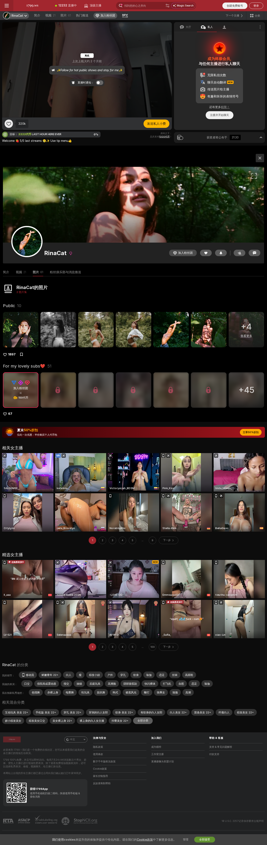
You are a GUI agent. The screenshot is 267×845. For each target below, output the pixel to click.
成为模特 (156, 746)
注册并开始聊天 (219, 115)
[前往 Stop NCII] (86, 821)
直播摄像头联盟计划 (162, 761)
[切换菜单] (6, 5)
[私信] (254, 253)
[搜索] (167, 6)
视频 (50, 15)
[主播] (260, 158)
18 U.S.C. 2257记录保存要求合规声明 (243, 821)
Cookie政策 (100, 768)
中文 (72, 739)
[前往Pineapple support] (66, 821)
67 (10, 414)
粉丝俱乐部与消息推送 (65, 272)
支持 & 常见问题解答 (220, 746)
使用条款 (98, 754)
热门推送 (82, 15)
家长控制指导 (100, 776)
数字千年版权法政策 (104, 761)
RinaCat (9, 665)
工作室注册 (157, 754)
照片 (65, 15)
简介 (37, 15)
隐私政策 (98, 746)
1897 (12, 354)
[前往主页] (32, 5)
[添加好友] (239, 253)
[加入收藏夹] (9, 124)
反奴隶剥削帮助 (102, 783)
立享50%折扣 (251, 432)
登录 (256, 5)
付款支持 (214, 754)
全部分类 (142, 720)
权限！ (225, 107)
